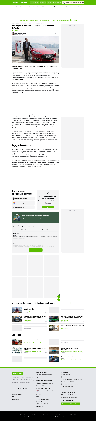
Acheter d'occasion (70, 6)
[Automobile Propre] (20, 2)
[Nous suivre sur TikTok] (23, 388)
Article (69, 303)
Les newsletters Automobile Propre (46, 383)
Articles (17, 23)
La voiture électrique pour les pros (69, 397)
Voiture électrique (15, 30)
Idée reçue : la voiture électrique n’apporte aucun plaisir (70, 349)
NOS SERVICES (64, 372)
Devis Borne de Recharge (44, 403)
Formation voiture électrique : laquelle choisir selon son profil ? (35, 349)
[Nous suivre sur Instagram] (21, 388)
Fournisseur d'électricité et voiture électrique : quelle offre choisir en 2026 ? (72, 326)
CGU (75, 414)
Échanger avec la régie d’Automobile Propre (70, 403)
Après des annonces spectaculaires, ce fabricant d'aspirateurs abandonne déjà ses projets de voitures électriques (72, 317)
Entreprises (80, 6)
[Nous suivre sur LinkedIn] (26, 388)
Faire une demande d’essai (69, 377)
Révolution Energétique (43, 399)
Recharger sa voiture (59, 6)
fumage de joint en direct (32, 149)
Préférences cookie (36, 414)
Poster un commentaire (28, 218)
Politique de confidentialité (25, 414)
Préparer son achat (46, 6)
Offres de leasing (67, 374)
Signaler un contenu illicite (67, 414)
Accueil (13, 23)
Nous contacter (16, 396)
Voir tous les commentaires (35, 250)
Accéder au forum (39, 218)
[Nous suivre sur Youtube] (18, 388)
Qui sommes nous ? (18, 394)
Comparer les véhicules (68, 381)
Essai (73, 303)
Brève (83, 303)
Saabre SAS (56, 416)
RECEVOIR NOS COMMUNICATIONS (44, 380)
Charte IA (58, 414)
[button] (35, 238)
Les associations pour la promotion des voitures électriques (32, 340)
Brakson (70, 416)
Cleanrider (40, 396)
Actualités (15, 6)
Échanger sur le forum (68, 386)
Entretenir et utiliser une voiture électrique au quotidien (71, 351)
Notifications (44, 414)
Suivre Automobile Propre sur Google (47, 390)
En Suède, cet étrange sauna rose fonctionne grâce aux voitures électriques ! (35, 308)
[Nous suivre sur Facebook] (13, 388)
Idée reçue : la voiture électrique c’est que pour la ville (71, 357)
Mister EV (40, 401)
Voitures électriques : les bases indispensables (32, 342)
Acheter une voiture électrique (68, 392)
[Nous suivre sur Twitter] (15, 388)
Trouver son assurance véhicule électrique (72, 379)
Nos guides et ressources (44, 388)
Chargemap (40, 406)
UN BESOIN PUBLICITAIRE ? (67, 400)
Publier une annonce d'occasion (70, 384)
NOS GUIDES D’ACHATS (66, 390)
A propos (14, 392)
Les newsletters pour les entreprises (46, 385)
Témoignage (77, 303)
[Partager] (58, 33)
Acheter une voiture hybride (67, 394)
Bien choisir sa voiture (34, 6)
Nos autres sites (40, 394)
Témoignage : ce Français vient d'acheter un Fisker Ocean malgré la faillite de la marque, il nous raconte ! (35, 317)
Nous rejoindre (16, 399)
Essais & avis (23, 6)
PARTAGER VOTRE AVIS (41, 372)
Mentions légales (51, 414)
